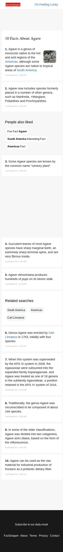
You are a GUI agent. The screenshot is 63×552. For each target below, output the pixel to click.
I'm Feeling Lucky (46, 4)
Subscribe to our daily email (31, 524)
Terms (33, 535)
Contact (54, 535)
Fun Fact (17, 131)
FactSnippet (11, 535)
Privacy (43, 535)
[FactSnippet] (13, 5)
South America (26, 70)
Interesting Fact (26, 138)
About (23, 535)
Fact (16, 146)
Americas (11, 61)
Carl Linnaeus (15, 317)
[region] (31, 19)
